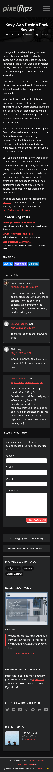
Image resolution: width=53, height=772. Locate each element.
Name (10, 455)
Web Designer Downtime (17, 241)
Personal (28, 568)
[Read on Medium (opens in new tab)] (39, 710)
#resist (32, 760)
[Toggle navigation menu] (46, 9)
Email (9, 467)
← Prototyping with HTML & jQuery (26, 538)
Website (10, 479)
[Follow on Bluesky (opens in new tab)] (7, 710)
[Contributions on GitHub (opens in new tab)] (33, 710)
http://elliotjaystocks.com (16, 210)
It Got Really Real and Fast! (18, 233)
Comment (12, 490)
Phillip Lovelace (19, 378)
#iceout (40, 760)
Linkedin (33, 263)
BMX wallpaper (19, 323)
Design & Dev (27, 34)
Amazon (7, 202)
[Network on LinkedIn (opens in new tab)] (20, 710)
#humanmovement (24, 764)
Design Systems (14, 573)
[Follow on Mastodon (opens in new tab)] (13, 710)
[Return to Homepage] (17, 8)
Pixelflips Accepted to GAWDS (19, 222)
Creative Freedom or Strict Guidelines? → (26, 548)
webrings (40, 768)
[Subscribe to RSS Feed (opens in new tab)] (46, 710)
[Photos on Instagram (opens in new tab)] (26, 710)
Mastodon (20, 263)
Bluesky (8, 263)
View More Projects (26, 653)
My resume (38, 679)
